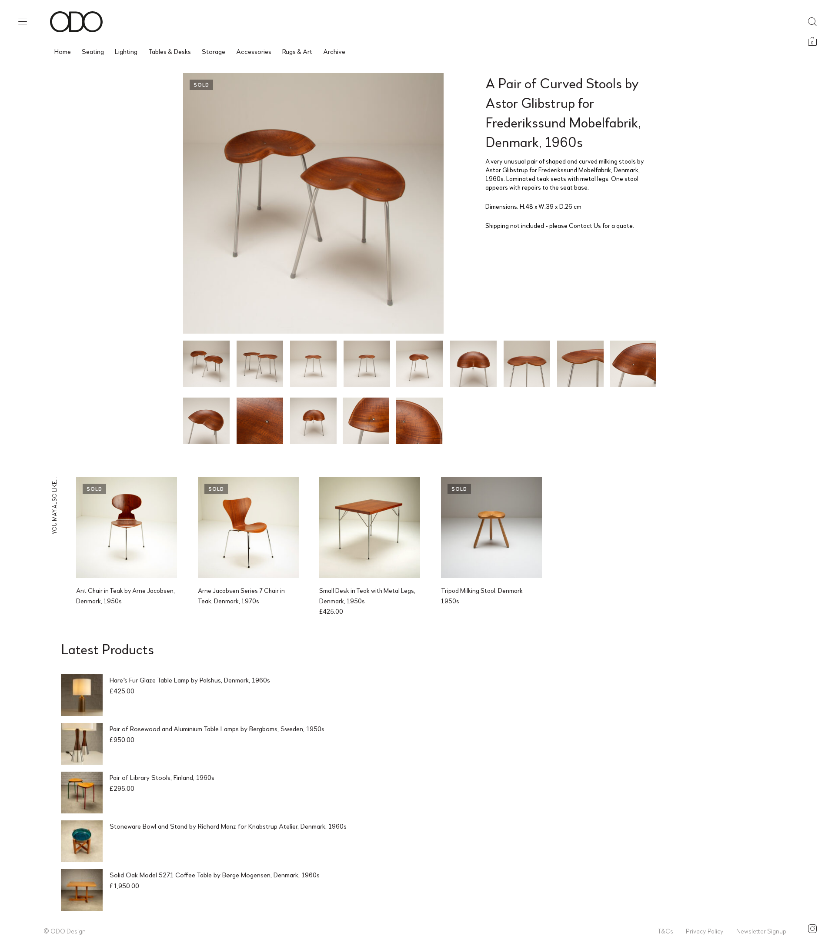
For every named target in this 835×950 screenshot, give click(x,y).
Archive (334, 51)
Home (62, 51)
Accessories (253, 51)
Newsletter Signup (761, 931)
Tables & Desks (169, 51)
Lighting (126, 51)
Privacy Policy (705, 931)
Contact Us (585, 225)
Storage (213, 51)
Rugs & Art (297, 51)
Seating (93, 51)
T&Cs (665, 931)
